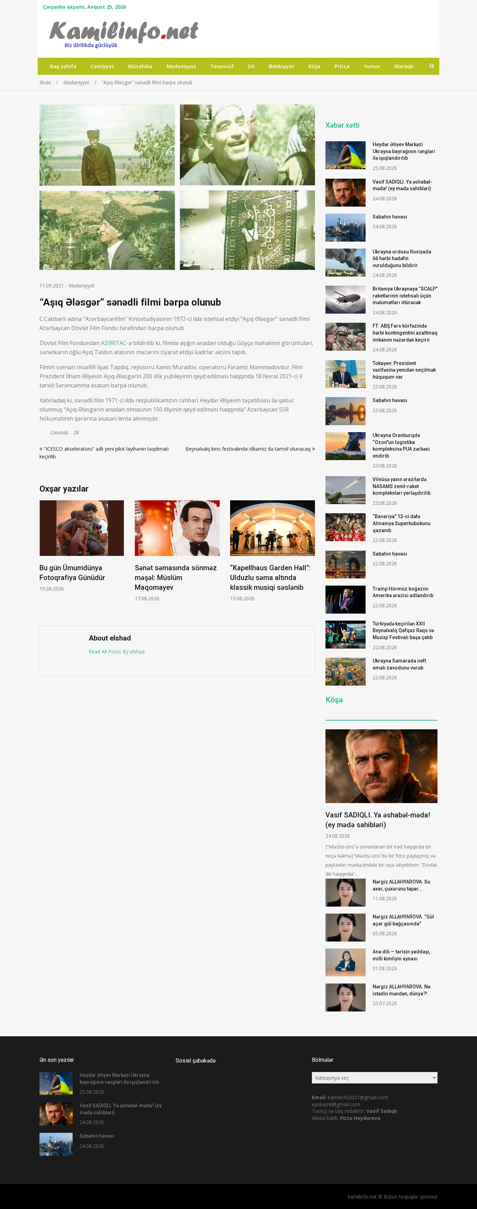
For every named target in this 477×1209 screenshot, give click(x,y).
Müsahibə (140, 66)
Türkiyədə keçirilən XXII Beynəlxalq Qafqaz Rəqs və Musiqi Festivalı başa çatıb (403, 630)
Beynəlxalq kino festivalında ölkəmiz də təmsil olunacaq (247, 448)
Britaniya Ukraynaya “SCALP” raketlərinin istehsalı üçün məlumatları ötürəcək (405, 295)
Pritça (342, 66)
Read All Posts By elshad (117, 651)
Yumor (372, 66)
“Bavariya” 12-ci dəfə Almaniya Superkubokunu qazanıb (402, 523)
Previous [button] (44, 559)
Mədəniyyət (181, 66)
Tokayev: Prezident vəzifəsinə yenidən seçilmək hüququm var (404, 370)
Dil (251, 66)
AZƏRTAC (113, 343)
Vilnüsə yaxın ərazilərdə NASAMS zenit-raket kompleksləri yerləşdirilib (402, 486)
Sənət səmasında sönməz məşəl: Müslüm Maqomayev (176, 578)
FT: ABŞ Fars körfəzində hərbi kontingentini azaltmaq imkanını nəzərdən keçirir (405, 332)
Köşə (314, 66)
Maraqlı (403, 66)
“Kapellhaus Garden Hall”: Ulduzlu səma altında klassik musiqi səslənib (270, 578)
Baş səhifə (63, 66)
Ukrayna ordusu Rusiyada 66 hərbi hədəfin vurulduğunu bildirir (402, 258)
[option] (82, 546)
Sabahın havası (390, 217)
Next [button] (310, 559)
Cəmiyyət (102, 66)
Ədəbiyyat (281, 66)
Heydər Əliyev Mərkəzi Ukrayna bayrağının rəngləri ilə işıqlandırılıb (404, 151)
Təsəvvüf (222, 66)
